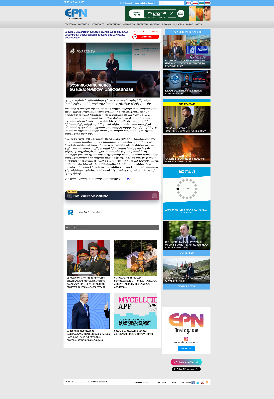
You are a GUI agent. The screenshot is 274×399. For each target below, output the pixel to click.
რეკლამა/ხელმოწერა (145, 3)
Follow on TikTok (188, 362)
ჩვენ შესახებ (126, 3)
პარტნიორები (164, 383)
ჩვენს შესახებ (149, 383)
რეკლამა (176, 383)
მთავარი (138, 383)
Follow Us (186, 348)
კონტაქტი (186, 383)
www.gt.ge (127, 179)
